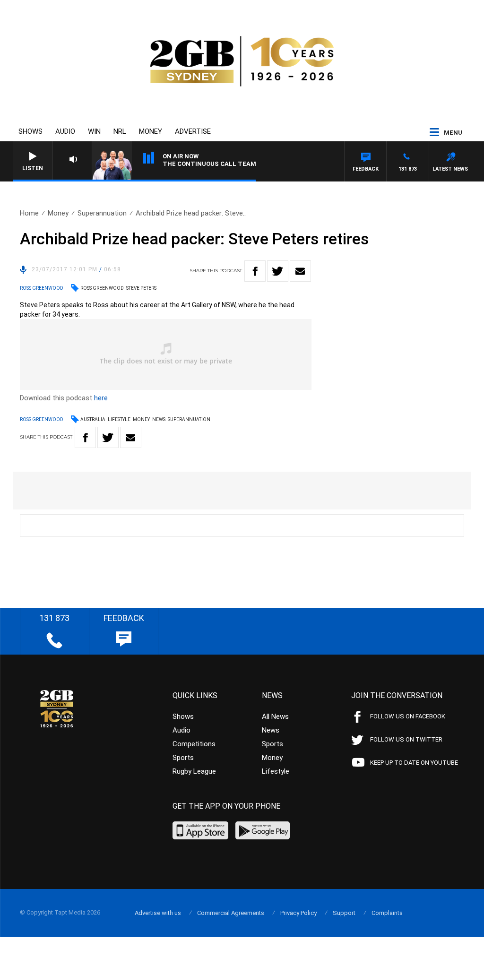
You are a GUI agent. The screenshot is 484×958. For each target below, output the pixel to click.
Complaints (387, 912)
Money (150, 131)
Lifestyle (119, 419)
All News (275, 716)
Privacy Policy (298, 912)
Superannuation (102, 213)
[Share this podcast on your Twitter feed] (277, 271)
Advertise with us (158, 912)
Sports (183, 757)
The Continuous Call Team (209, 163)
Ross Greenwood (102, 288)
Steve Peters (141, 288)
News (158, 419)
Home (29, 213)
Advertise (193, 131)
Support (344, 912)
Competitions (194, 744)
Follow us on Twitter (406, 739)
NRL (119, 131)
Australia (92, 419)
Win (94, 131)
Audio (65, 131)
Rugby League (194, 771)
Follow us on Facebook (407, 716)
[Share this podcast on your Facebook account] (255, 271)
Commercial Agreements (230, 912)
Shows (30, 131)
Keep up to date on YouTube (414, 762)
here (101, 398)
